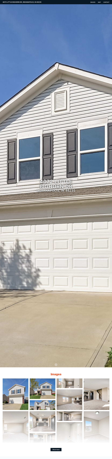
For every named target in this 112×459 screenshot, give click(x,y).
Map (99, 2)
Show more (56, 449)
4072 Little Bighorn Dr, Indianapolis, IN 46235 (22, 2)
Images (92, 2)
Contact (106, 2)
